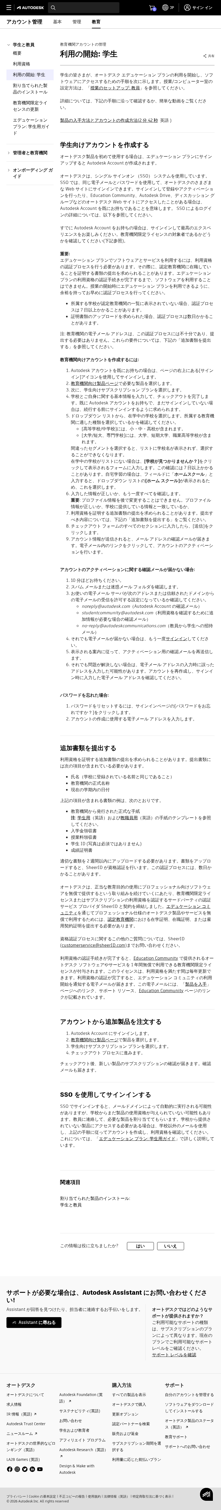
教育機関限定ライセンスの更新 (30, 106)
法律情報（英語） (117, 1496)
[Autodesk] (31, 8)
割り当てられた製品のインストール (30, 88)
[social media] (24, 1469)
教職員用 (129, 818)
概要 (17, 53)
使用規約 (94, 1496)
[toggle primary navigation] (11, 7)
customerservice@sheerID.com (93, 945)
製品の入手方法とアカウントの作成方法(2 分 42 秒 (109, 120)
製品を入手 (196, 984)
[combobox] (83, 7)
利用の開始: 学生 (29, 75)
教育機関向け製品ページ (94, 383)
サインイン (176, 639)
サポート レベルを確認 (174, 1355)
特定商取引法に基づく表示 (152, 1496)
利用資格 (21, 64)
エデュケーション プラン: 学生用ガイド (31, 126)
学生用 (83, 818)
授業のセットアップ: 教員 (115, 88)
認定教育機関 (120, 919)
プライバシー (16, 1496)
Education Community (155, 958)
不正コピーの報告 (72, 1496)
